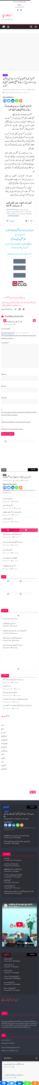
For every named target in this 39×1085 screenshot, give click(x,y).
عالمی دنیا (3, 758)
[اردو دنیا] (3, 27)
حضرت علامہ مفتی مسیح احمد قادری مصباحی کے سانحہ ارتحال (13, 542)
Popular (29, 530)
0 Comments (32, 90)
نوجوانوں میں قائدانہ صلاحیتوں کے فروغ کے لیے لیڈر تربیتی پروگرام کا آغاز (17, 841)
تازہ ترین (3, 732)
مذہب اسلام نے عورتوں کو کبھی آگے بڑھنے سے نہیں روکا (19, 815)
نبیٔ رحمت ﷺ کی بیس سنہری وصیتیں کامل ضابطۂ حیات (14, 1064)
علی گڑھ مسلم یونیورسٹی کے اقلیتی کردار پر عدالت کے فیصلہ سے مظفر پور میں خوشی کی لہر (18, 891)
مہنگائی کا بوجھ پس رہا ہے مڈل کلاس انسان (10, 558)
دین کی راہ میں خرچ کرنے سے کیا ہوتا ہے (11, 864)
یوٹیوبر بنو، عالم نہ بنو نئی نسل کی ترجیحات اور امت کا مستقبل (13, 680)
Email (3, 386)
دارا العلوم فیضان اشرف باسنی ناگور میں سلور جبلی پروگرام (14, 1075)
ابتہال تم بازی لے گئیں (8, 971)
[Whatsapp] (16, 100)
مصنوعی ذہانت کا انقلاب (8, 959)
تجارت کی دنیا (4, 740)
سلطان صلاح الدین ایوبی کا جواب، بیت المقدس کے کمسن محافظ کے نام (15, 699)
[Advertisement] (19, 52)
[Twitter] (8, 100)
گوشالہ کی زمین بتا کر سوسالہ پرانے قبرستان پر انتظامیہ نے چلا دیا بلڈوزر (14, 633)
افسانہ (2, 725)
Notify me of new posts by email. (12, 429)
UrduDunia (16, 90)
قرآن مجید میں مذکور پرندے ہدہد (9, 982)
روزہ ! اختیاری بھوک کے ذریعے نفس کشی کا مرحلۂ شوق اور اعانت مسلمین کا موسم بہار (17, 705)
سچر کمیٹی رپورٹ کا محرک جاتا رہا (8, 505)
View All (33, 470)
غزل (2, 761)
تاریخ (2, 729)
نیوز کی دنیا (5, 75)
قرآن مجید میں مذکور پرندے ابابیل (9, 988)
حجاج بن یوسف (6, 858)
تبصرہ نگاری (4, 736)
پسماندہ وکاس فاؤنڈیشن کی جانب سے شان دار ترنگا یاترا (12, 534)
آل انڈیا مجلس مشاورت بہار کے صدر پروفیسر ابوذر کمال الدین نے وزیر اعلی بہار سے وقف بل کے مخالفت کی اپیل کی (19, 304)
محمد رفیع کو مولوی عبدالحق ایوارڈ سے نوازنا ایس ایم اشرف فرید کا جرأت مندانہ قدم (18, 246)
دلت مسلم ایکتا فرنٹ (7, 686)
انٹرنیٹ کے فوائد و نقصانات (9, 965)
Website (4, 398)
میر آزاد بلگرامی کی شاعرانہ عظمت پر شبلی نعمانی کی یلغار (13, 869)
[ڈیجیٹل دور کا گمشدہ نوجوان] (19, 776)
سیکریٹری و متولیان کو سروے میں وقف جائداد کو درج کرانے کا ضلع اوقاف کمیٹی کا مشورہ (17, 93)
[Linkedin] (12, 100)
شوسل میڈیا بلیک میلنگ (19, 234)
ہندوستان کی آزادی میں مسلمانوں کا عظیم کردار (14, 297)
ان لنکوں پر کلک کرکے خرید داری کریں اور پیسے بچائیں (19, 254)
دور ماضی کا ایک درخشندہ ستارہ (8, 519)
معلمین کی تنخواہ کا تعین (7, 880)
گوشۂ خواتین (4, 769)
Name (3, 374)
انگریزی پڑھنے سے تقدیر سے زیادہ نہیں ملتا (10, 693)
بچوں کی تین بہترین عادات (7, 499)
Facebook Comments (22, 333)
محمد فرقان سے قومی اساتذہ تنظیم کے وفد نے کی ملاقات (12, 512)
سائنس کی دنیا (4, 747)
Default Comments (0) (7, 333)
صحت (4, 475)
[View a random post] (35, 27)
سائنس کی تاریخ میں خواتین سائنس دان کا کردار (12, 977)
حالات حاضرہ (4, 743)
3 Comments (18, 877)
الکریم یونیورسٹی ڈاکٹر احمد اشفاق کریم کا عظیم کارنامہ (17, 477)
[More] (20, 100)
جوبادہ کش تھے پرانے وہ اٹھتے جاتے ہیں (11, 321)
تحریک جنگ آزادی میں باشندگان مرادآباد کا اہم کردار (13, 875)
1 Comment (15, 502)
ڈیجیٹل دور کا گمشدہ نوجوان (19, 7)
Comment (5, 343)
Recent (11, 530)
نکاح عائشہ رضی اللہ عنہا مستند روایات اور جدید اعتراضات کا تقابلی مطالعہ (16, 836)
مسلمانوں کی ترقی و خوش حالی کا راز (9, 886)
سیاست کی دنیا (4, 751)
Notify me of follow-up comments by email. (16, 422)
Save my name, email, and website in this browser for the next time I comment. (19, 414)
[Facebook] (4, 100)
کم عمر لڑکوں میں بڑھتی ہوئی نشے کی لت (9, 566)
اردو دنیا (7, 15)
